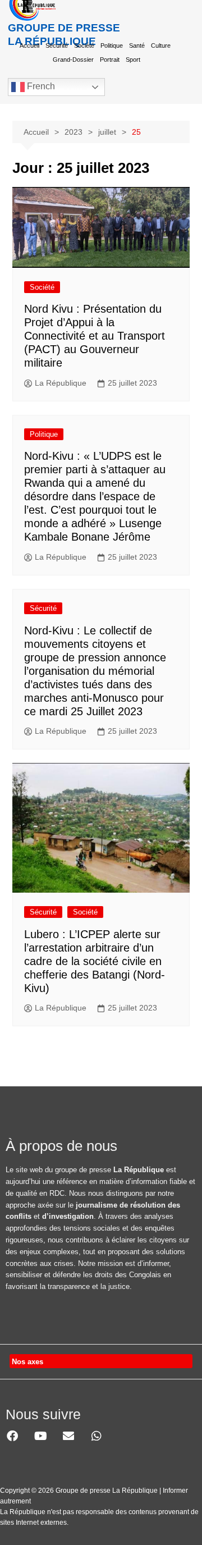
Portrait (110, 59)
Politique (111, 45)
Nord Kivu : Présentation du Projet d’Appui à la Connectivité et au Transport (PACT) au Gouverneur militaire (94, 336)
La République (60, 382)
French (40, 86)
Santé (137, 45)
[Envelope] (68, 1436)
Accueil (29, 45)
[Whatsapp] (96, 1436)
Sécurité (56, 45)
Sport (133, 59)
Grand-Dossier (73, 59)
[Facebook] (12, 1436)
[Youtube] (40, 1436)
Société (84, 45)
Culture (161, 45)
